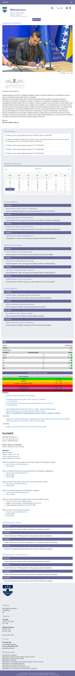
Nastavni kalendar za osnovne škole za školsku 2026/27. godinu (25, 411)
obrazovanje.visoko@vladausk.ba (16, 484)
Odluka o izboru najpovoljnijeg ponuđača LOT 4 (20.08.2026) (25, 153)
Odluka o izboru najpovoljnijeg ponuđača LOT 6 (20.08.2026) (25, 145)
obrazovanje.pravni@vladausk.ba (16, 512)
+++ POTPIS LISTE (11, 401)
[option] (14, 81)
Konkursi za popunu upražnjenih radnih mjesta (20, 395)
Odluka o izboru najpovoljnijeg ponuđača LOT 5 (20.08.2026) (25, 149)
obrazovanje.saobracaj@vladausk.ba (17, 492)
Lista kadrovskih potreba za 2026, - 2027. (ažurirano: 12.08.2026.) (26, 399)
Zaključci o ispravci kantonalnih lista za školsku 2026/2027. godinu (26, 427)
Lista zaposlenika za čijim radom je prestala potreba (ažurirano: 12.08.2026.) (29, 403)
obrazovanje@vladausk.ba (10, 439)
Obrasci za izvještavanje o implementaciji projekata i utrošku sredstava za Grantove (33, 413)
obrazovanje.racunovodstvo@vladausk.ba (19, 501)
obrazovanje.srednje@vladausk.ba (17, 473)
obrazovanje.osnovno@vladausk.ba (17, 464)
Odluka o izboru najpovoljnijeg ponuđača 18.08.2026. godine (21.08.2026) (29, 135)
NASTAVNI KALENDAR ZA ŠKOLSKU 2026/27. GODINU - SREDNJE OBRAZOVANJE (31, 409)
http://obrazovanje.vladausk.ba (19, 16)
